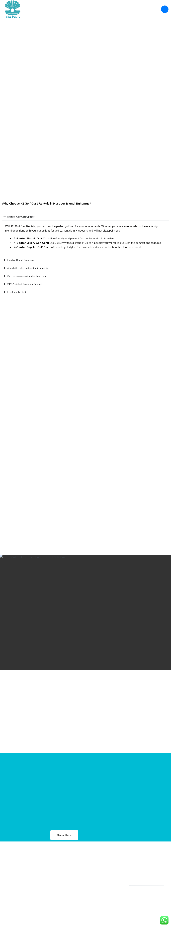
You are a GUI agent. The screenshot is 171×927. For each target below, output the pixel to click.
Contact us (149, 9)
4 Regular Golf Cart (60, 874)
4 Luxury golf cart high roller (65, 880)
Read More (14, 889)
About (43, 9)
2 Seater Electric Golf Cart (64, 868)
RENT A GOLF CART (61, 9)
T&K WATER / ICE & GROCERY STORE (97, 9)
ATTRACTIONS (130, 9)
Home (33, 9)
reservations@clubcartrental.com (148, 893)
